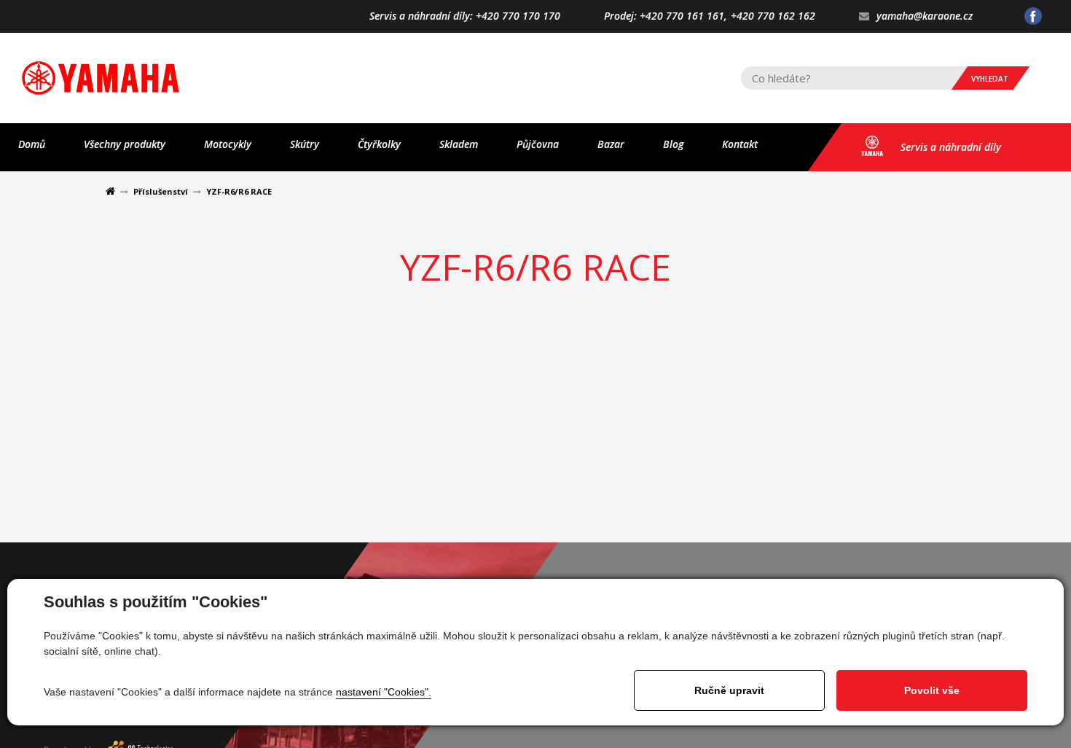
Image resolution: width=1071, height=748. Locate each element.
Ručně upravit (729, 690)
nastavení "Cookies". (383, 692)
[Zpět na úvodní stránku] (100, 78)
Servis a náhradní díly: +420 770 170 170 (464, 16)
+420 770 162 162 (773, 16)
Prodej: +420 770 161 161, (665, 16)
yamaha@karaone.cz (924, 16)
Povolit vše (932, 690)
